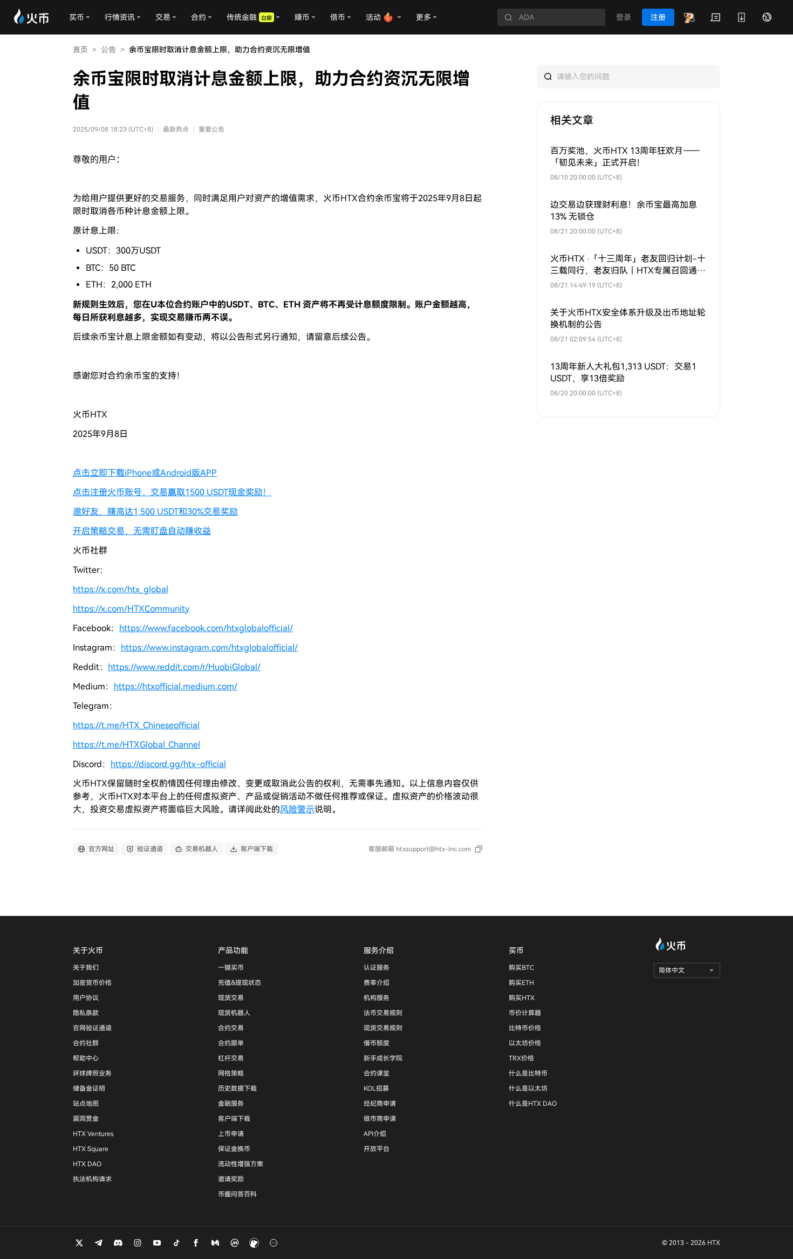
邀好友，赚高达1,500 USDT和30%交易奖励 (155, 512)
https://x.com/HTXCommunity (131, 609)
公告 (108, 49)
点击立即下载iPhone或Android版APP (145, 473)
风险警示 (297, 809)
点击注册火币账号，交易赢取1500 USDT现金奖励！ (172, 492)
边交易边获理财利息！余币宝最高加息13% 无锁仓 (623, 211)
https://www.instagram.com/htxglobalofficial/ (209, 647)
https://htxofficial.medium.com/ (175, 686)
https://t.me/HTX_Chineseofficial (136, 725)
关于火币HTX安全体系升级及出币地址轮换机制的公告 (628, 318)
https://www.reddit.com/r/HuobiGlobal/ (184, 667)
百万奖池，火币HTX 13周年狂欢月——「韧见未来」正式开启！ (625, 157)
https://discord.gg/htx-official (168, 764)
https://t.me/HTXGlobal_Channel (136, 745)
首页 (80, 49)
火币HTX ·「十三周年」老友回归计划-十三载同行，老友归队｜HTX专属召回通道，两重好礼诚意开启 (628, 265)
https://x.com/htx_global (120, 589)
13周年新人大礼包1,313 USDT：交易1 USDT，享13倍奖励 (623, 372)
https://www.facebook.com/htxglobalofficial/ (206, 628)
